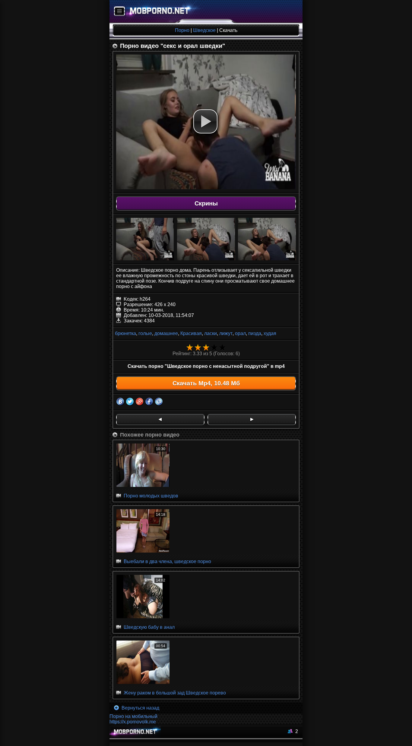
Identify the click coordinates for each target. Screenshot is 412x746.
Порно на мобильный (133, 716)
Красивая (191, 333)
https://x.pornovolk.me (132, 721)
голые (145, 333)
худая (270, 333)
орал (240, 333)
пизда (254, 333)
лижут (226, 333)
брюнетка (125, 333)
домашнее (166, 333)
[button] (205, 121)
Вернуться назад (139, 707)
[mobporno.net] (156, 11)
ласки (210, 333)
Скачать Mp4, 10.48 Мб (206, 383)
